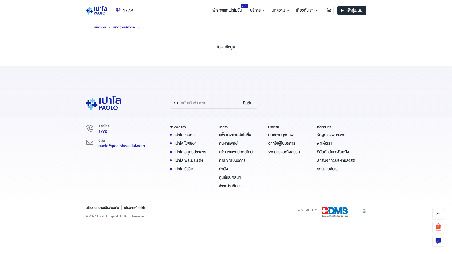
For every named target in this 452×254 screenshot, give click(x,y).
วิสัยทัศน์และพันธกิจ (333, 152)
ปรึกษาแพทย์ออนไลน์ (236, 152)
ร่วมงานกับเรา (328, 169)
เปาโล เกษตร (185, 134)
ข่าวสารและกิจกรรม (284, 152)
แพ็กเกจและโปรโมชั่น (235, 134)
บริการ (255, 10)
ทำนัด (223, 169)
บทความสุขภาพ (124, 27)
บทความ (278, 10)
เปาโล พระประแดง (189, 160)
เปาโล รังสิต (184, 169)
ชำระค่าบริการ (230, 186)
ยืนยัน (247, 103)
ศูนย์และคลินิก (230, 177)
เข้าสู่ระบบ (354, 10)
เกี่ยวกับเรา (304, 10)
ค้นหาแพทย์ (228, 143)
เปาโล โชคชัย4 (186, 143)
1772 (128, 10)
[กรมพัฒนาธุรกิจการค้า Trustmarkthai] (364, 210)
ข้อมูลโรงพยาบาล (331, 134)
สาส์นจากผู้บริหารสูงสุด (336, 160)
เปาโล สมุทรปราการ (190, 152)
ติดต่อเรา (324, 143)
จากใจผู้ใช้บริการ (281, 143)
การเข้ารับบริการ (232, 160)
